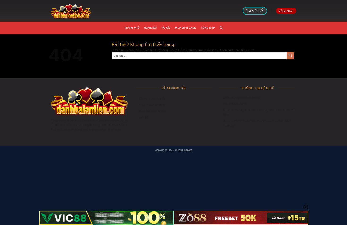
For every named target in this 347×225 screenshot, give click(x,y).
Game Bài (150, 27)
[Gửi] (290, 55)
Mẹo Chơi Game (185, 27)
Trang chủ (132, 27)
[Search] (221, 28)
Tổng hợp (208, 27)
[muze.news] (71, 11)
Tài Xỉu (165, 27)
